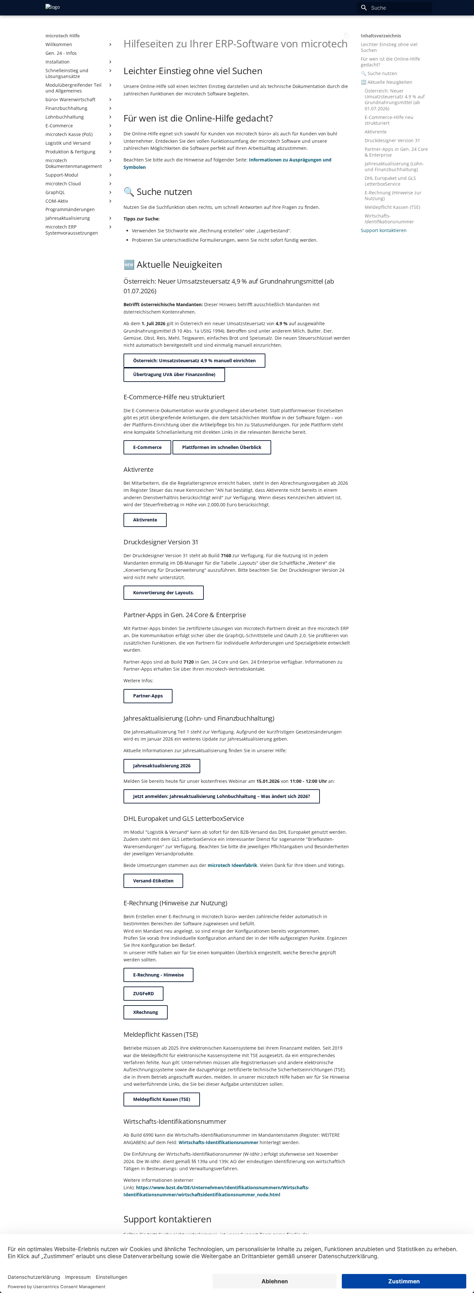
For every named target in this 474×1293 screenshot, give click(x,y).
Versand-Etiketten (153, 881)
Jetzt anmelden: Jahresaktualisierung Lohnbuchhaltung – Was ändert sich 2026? (221, 796)
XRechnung (145, 1012)
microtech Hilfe (62, 36)
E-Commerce (147, 447)
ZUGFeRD (143, 993)
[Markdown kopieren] (347, 35)
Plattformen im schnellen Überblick (222, 447)
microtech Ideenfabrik (232, 865)
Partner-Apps (148, 696)
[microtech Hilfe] (52, 7)
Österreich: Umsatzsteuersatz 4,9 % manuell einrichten (194, 360)
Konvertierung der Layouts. (163, 592)
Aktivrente (145, 520)
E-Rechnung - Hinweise (158, 975)
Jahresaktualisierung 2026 (162, 766)
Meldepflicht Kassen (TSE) (161, 1099)
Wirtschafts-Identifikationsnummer (218, 1142)
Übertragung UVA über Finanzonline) (174, 374)
